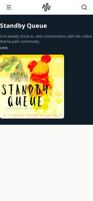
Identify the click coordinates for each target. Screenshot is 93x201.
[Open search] (84, 7)
